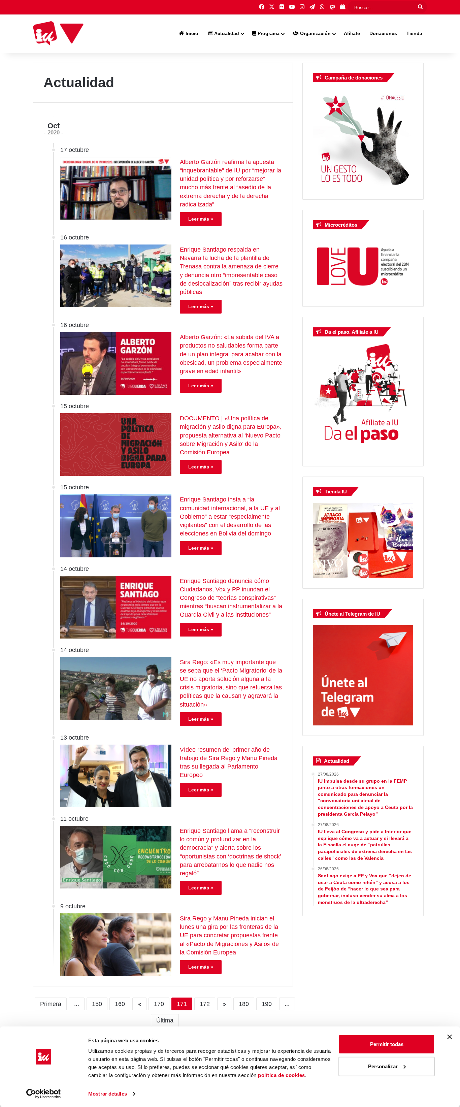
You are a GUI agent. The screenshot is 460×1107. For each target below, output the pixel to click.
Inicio (191, 33)
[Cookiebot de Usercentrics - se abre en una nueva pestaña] (43, 1094)
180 (244, 1004)
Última (164, 1020)
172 (205, 1004)
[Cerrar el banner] (449, 1037)
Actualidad (226, 33)
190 (267, 1004)
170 (159, 1004)
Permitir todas (386, 1044)
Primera (50, 1004)
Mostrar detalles (107, 1094)
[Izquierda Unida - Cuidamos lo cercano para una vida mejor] (58, 33)
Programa (268, 33)
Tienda (414, 33)
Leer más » (200, 219)
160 (120, 1004)
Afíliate (352, 33)
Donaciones (383, 33)
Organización (315, 33)
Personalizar (383, 1066)
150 (97, 1004)
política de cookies (281, 1075)
